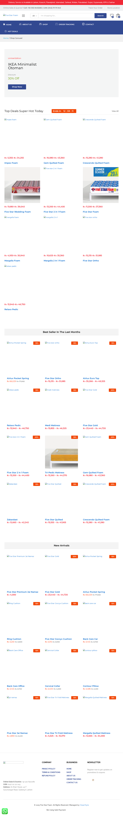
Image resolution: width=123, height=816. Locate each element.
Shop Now (17, 87)
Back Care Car (90, 639)
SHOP (69, 772)
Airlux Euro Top (91, 378)
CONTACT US (72, 783)
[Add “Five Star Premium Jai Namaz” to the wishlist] (29, 587)
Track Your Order (95, 8)
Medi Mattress (52, 425)
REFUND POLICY (48, 776)
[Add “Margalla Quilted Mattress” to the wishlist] (105, 728)
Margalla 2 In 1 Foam (54, 260)
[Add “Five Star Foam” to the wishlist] (106, 201)
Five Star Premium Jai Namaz (22, 592)
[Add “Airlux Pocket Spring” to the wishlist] (29, 373)
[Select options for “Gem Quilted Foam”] (56, 153)
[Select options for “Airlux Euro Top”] (94, 373)
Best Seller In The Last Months (61, 332)
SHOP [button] (45, 24)
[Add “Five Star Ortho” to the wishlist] (106, 250)
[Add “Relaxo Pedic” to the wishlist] (27, 299)
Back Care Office (16, 686)
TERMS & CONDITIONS (51, 772)
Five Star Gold (90, 425)
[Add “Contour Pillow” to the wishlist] (105, 681)
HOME (8, 25)
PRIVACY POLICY (48, 769)
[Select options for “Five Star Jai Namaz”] (17, 728)
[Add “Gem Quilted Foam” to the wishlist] (67, 153)
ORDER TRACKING (66, 24)
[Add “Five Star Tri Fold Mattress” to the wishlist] (67, 728)
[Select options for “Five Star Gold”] (94, 420)
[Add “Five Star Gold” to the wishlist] (105, 420)
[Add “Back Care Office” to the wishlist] (29, 681)
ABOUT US (27, 24)
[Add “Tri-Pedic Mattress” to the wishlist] (67, 467)
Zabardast (12, 519)
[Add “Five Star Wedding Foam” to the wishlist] (27, 201)
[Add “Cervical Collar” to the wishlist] (67, 681)
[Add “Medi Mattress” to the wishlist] (67, 420)
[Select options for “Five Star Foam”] (95, 201)
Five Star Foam (91, 212)
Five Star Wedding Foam (17, 212)
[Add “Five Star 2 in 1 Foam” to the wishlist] (67, 201)
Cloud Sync (84, 805)
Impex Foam (11, 163)
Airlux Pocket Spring (18, 378)
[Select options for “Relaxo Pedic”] (16, 299)
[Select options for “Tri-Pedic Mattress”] (56, 467)
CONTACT (90, 24)
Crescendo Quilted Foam (96, 163)
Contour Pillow (91, 686)
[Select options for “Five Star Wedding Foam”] (16, 201)
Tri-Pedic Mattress (54, 472)
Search (101, 16)
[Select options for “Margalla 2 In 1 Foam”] (56, 250)
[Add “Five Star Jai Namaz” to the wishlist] (29, 728)
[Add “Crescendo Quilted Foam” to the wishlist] (106, 153)
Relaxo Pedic (11, 309)
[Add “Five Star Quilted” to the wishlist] (67, 514)
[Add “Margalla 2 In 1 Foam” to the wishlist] (67, 250)
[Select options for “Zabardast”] (17, 514)
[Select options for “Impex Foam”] (16, 153)
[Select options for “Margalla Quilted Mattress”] (94, 728)
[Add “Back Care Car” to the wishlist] (105, 634)
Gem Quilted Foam (54, 163)
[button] (17, 373)
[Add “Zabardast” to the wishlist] (29, 514)
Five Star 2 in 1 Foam (54, 212)
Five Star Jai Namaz (17, 733)
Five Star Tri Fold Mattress (59, 733)
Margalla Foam (12, 260)
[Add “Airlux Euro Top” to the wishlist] (105, 373)
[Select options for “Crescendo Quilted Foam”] (95, 153)
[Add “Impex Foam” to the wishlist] (27, 153)
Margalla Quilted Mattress (96, 733)
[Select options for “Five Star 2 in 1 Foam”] (56, 201)
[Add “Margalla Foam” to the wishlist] (27, 250)
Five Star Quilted (54, 519)
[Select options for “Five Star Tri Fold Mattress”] (56, 728)
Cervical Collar (52, 686)
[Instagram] (93, 780)
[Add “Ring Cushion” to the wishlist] (29, 634)
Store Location (113, 8)
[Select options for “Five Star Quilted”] (56, 514)
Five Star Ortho (91, 260)
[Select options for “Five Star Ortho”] (95, 250)
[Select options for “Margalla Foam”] (16, 250)
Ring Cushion (14, 639)
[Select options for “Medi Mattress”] (56, 420)
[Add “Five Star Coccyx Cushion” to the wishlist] (67, 634)
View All (115, 111)
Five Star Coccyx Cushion (58, 639)
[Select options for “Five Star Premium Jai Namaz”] (17, 587)
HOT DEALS (13, 31)
